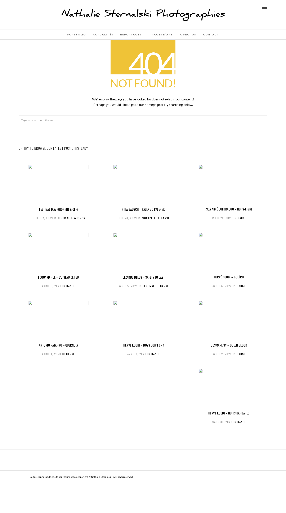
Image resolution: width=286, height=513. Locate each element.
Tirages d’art (160, 34)
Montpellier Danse (156, 218)
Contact (211, 34)
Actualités (103, 34)
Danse (242, 218)
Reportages (130, 34)
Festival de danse (156, 286)
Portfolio (76, 34)
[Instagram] (25, 8)
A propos (188, 34)
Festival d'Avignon (71, 218)
